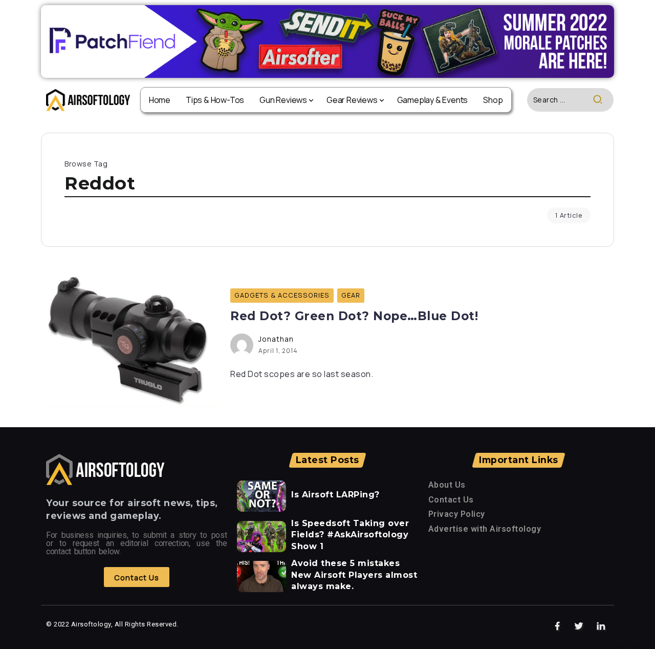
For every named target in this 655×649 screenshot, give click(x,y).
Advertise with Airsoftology (484, 529)
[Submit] (603, 100)
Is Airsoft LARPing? (335, 494)
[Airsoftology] (88, 99)
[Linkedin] (601, 626)
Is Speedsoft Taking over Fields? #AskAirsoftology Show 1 (350, 534)
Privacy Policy (456, 514)
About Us (447, 485)
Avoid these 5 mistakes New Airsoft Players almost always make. (354, 574)
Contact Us (451, 500)
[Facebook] (557, 626)
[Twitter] (579, 626)
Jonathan (276, 339)
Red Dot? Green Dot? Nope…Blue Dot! (354, 316)
